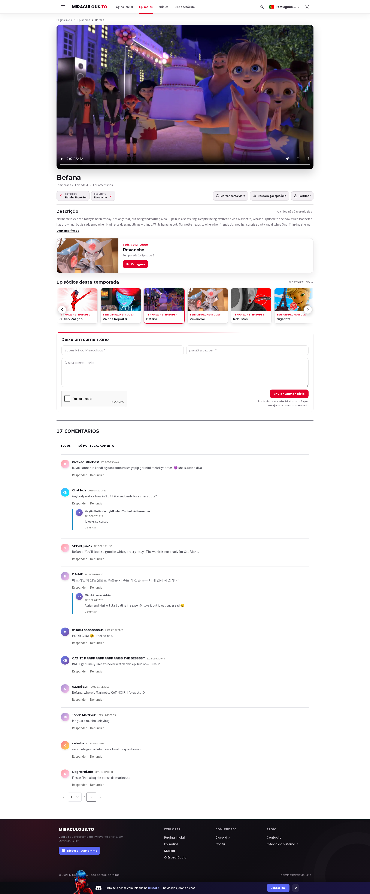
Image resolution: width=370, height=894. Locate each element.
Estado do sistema (283, 844)
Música (164, 7)
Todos (65, 446)
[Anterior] (62, 310)
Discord (223, 838)
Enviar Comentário (289, 394)
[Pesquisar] (262, 7)
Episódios (146, 7)
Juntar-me (278, 888)
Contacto (274, 838)
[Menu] (63, 7)
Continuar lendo (68, 230)
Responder (79, 475)
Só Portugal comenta (96, 446)
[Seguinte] (308, 310)
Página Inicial (124, 7)
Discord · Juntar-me (82, 851)
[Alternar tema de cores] (307, 7)
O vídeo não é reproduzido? (295, 211)
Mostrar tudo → (301, 282)
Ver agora (138, 264)
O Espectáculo (185, 7)
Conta (220, 844)
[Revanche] (87, 255)
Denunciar (97, 475)
